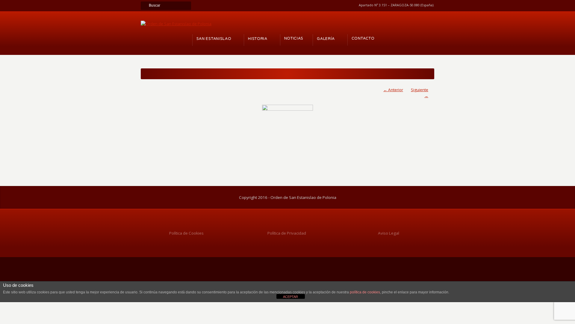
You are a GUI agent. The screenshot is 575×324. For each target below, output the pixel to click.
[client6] (287, 130)
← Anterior (393, 89)
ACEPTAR (290, 296)
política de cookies (365, 292)
